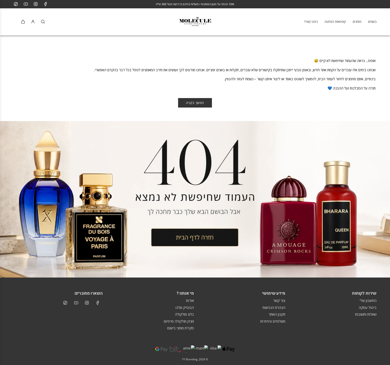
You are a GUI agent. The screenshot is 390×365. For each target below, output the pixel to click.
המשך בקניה (195, 103)
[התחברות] (33, 22)
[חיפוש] (43, 22)
